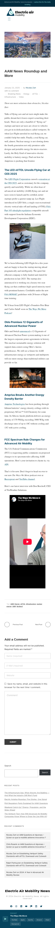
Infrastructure (10, 97)
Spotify (30, 920)
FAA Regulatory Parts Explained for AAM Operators (26, 803)
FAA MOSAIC (10, 294)
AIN (6, 464)
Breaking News (14, 94)
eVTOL (35, 94)
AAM (12, 604)
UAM (14, 606)
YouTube (14, 920)
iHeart (48, 920)
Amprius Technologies (14, 404)
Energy (26, 94)
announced (25, 331)
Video (21, 97)
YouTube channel (27, 479)
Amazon (39, 920)
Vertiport (19, 606)
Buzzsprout (9, 479)
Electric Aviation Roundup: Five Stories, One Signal (25, 799)
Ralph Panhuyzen (13, 863)
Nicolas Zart (31, 88)
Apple (23, 920)
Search (7, 766)
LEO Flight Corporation (19, 179)
